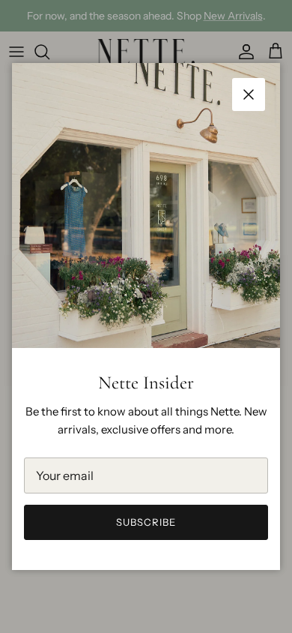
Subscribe (146, 522)
